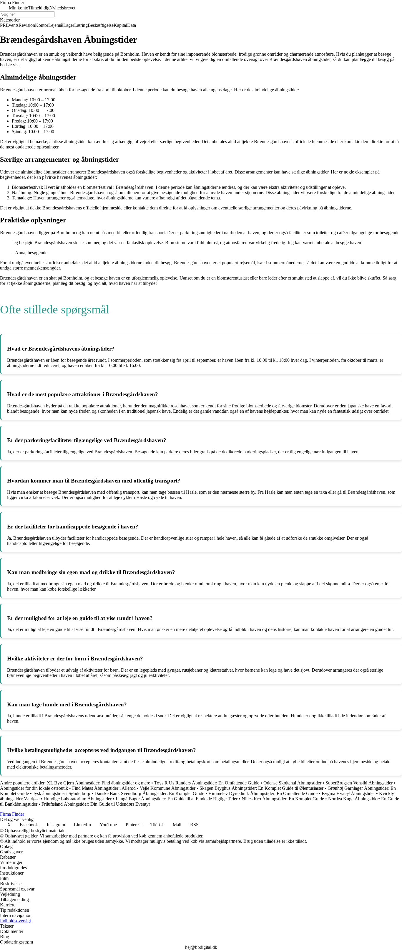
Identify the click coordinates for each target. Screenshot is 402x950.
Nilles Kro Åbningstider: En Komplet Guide (283, 798)
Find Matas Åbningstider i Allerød (104, 788)
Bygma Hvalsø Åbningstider (348, 793)
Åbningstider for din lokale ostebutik (34, 788)
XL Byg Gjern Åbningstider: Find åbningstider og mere (98, 782)
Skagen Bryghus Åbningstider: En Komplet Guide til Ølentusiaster (261, 788)
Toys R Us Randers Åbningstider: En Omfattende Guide (206, 782)
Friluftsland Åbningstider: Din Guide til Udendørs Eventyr (95, 804)
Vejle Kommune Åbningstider (167, 788)
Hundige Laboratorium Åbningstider (78, 798)
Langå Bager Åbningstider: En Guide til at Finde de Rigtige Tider (176, 798)
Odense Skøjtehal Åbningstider (292, 782)
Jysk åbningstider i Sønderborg (61, 793)
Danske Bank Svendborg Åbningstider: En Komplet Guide (149, 793)
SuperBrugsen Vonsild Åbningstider (359, 782)
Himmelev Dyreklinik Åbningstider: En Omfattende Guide (263, 793)
